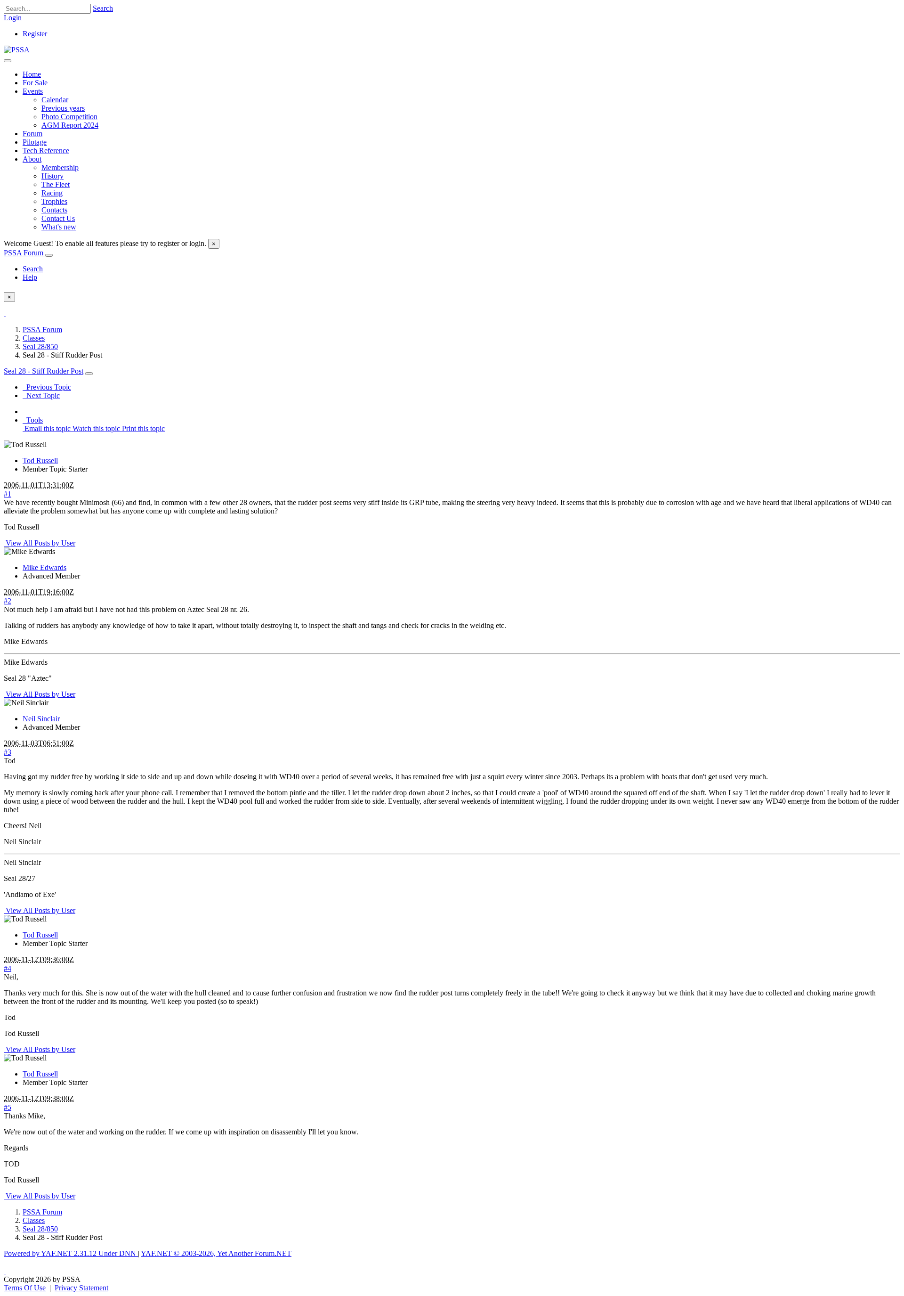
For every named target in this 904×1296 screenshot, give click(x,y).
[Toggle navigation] (7, 60)
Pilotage (35, 142)
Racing (52, 193)
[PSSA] (17, 50)
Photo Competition (69, 117)
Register (35, 34)
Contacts (54, 210)
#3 (7, 752)
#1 (7, 494)
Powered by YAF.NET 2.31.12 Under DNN (71, 1253)
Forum (32, 134)
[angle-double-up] (5, 1271)
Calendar (54, 100)
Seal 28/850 (40, 346)
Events (33, 91)
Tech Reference (46, 151)
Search (103, 8)
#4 (7, 968)
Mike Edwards (44, 567)
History (52, 176)
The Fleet (55, 184)
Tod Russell (40, 460)
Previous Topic (47, 387)
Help (30, 277)
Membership (60, 167)
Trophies (54, 201)
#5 (7, 1107)
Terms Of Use (25, 1288)
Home (32, 74)
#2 (7, 601)
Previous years (63, 108)
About (32, 159)
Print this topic (142, 428)
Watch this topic (95, 428)
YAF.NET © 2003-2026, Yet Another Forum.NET (216, 1253)
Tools (33, 420)
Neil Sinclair (41, 719)
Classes (34, 338)
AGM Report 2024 (69, 125)
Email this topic (47, 428)
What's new (58, 227)
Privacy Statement (81, 1288)
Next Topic (41, 395)
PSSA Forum (24, 253)
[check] (5, 314)
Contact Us (58, 218)
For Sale (35, 83)
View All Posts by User (39, 543)
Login (13, 18)
